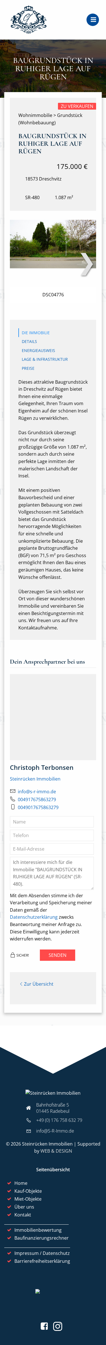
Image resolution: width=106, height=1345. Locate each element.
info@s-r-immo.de (37, 791)
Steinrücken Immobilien (35, 779)
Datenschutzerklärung (34, 917)
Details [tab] (29, 341)
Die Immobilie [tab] (36, 332)
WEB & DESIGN (56, 1151)
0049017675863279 (38, 807)
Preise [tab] (28, 368)
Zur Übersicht (38, 984)
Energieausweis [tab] (38, 350)
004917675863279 (37, 799)
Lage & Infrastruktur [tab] (45, 359)
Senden (57, 955)
